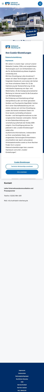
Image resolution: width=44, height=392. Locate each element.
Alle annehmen (22, 172)
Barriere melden (22, 388)
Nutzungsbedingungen (22, 376)
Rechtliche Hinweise (22, 379)
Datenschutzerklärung (13, 57)
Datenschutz (22, 373)
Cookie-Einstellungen (22, 162)
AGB (22, 382)
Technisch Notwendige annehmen (22, 166)
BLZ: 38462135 (22, 390)
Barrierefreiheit (22, 385)
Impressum (22, 370)
